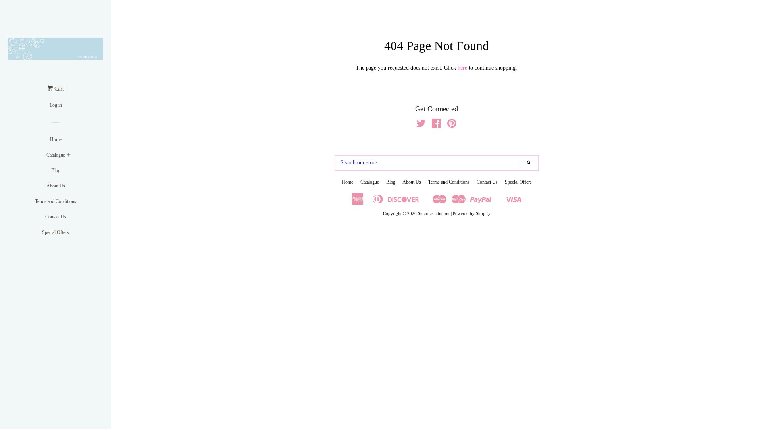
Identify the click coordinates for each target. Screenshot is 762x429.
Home (56, 139)
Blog (55, 170)
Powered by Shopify (472, 213)
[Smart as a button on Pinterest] (452, 125)
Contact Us (55, 217)
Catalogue (55, 155)
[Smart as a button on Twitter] (421, 125)
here (462, 68)
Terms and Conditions (55, 201)
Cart (58, 89)
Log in (56, 105)
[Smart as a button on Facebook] (436, 125)
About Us (55, 186)
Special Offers (55, 232)
